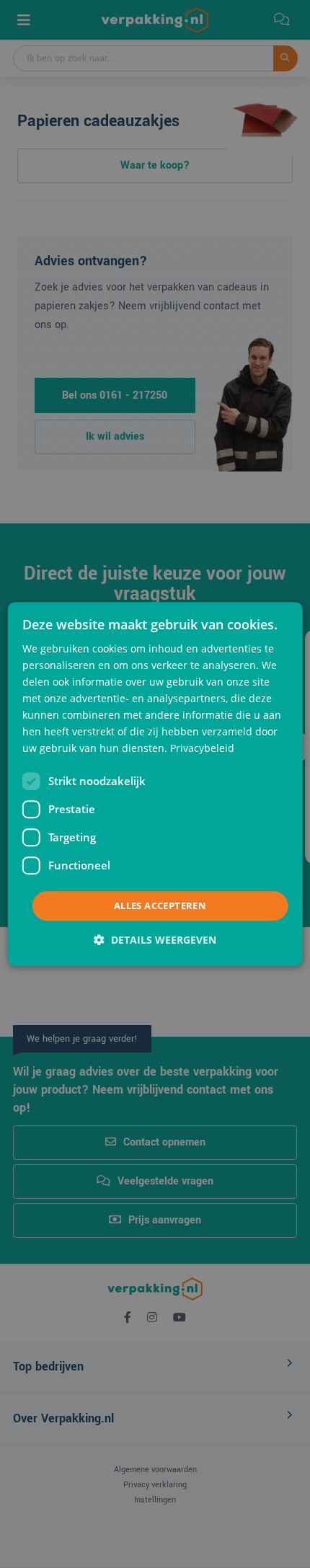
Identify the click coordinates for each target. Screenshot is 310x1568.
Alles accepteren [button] (160, 905)
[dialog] (155, 784)
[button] (155, 939)
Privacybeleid (202, 749)
